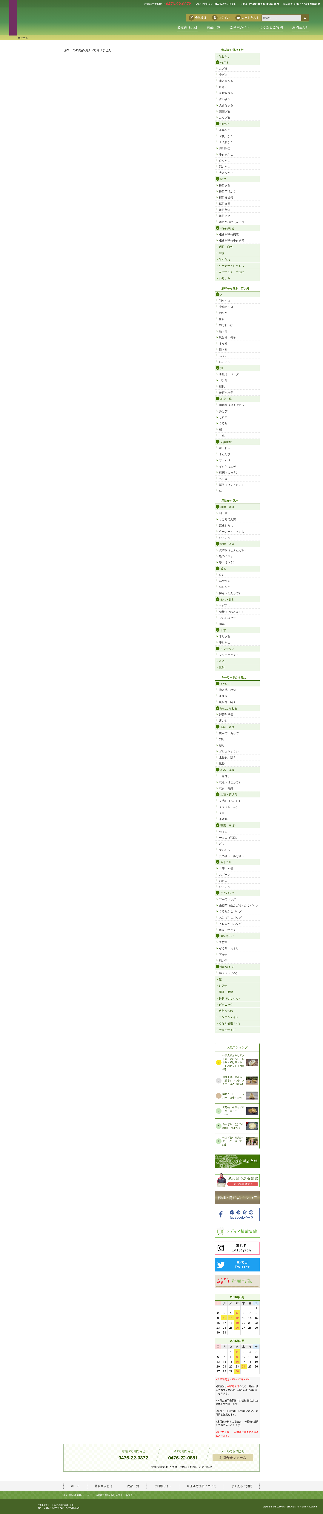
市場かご (224, 130)
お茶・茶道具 (228, 794)
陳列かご (224, 148)
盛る (223, 568)
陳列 (221, 667)
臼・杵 (223, 349)
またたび (224, 454)
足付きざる (226, 93)
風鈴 (222, 763)
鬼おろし (224, 56)
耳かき (223, 954)
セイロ (223, 831)
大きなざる (226, 105)
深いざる (224, 99)
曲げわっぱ (226, 325)
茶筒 (222, 813)
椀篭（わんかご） (230, 593)
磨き (221, 253)
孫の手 (223, 960)
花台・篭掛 (226, 788)
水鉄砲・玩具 (227, 757)
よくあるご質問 (271, 27)
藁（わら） (226, 448)
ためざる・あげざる (231, 856)
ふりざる (224, 117)
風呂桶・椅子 (227, 337)
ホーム (24, 37)
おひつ (223, 313)
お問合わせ (300, 27)
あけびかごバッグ (230, 917)
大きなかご (226, 173)
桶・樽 (223, 331)
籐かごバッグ (227, 930)
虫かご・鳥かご (229, 733)
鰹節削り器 (226, 714)
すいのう (224, 850)
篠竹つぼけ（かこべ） (233, 222)
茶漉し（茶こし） (230, 800)
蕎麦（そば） (228, 825)
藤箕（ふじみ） (229, 973)
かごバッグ (227, 893)
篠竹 (223, 179)
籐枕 (222, 386)
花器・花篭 (227, 770)
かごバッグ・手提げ (231, 272)
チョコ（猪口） (229, 837)
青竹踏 (223, 942)
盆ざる (223, 68)
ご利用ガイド (240, 27)
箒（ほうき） (227, 562)
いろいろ (224, 278)
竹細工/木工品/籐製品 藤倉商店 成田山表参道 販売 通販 (55, 22)
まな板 (223, 343)
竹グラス (224, 605)
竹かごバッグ (227, 899)
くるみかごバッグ (230, 911)
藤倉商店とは (187, 27)
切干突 (223, 513)
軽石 (222, 491)
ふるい (223, 355)
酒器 (222, 624)
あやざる (224, 581)
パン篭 (223, 380)
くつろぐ (226, 684)
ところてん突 (227, 519)
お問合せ (130, 1495)
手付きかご (226, 154)
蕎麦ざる (224, 111)
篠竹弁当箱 (226, 197)
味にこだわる (228, 708)
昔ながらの (227, 967)
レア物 (223, 985)
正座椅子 (224, 696)
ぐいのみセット (229, 618)
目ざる (223, 87)
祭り (222, 745)
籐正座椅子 (226, 392)
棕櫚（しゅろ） (229, 472)
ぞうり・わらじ (229, 948)
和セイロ (224, 300)
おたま (223, 880)
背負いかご (226, 136)
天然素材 (226, 442)
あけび (223, 411)
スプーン (224, 874)
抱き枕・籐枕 (227, 690)
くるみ (223, 423)
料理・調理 (227, 507)
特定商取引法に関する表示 (109, 1495)
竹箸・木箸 (226, 868)
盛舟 (222, 575)
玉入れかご (226, 142)
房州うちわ (226, 1011)
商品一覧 (213, 27)
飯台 (222, 319)
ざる (222, 843)
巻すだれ (224, 259)
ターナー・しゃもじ (231, 265)
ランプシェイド (229, 1017)
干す (223, 630)
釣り (222, 739)
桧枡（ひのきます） (231, 611)
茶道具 (223, 819)
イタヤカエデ (227, 466)
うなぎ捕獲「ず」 (230, 1023)
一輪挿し (224, 776)
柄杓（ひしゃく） (230, 998)
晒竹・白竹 (226, 247)
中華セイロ (226, 306)
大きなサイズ (227, 1030)
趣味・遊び (227, 727)
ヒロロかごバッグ (230, 923)
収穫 (221, 661)
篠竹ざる (224, 185)
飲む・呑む (227, 599)
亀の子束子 (226, 556)
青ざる (223, 74)
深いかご (224, 166)
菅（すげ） (226, 460)
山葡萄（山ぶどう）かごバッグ (238, 905)
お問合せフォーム (232, 1457)
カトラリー (227, 862)
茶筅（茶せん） (229, 807)
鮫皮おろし (226, 525)
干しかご (224, 642)
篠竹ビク (224, 215)
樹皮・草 (226, 399)
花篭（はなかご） (230, 782)
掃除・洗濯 (227, 544)
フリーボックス (229, 655)
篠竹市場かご (227, 191)
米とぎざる (226, 81)
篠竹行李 (224, 210)
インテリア (227, 649)
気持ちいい (227, 936)
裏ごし (223, 720)
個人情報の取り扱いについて (78, 1495)
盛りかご (224, 160)
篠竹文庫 (224, 203)
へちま (223, 478)
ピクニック (226, 1004)
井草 (222, 435)
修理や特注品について (201, 1486)
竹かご (224, 124)
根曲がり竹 (227, 228)
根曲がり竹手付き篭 (231, 240)
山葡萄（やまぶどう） (233, 405)
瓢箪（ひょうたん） (231, 485)
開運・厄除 (226, 992)
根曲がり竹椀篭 (229, 234)
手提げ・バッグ (229, 374)
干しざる (224, 636)
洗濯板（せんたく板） (233, 550)
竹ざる (224, 62)
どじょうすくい (229, 751)
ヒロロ (223, 417)
